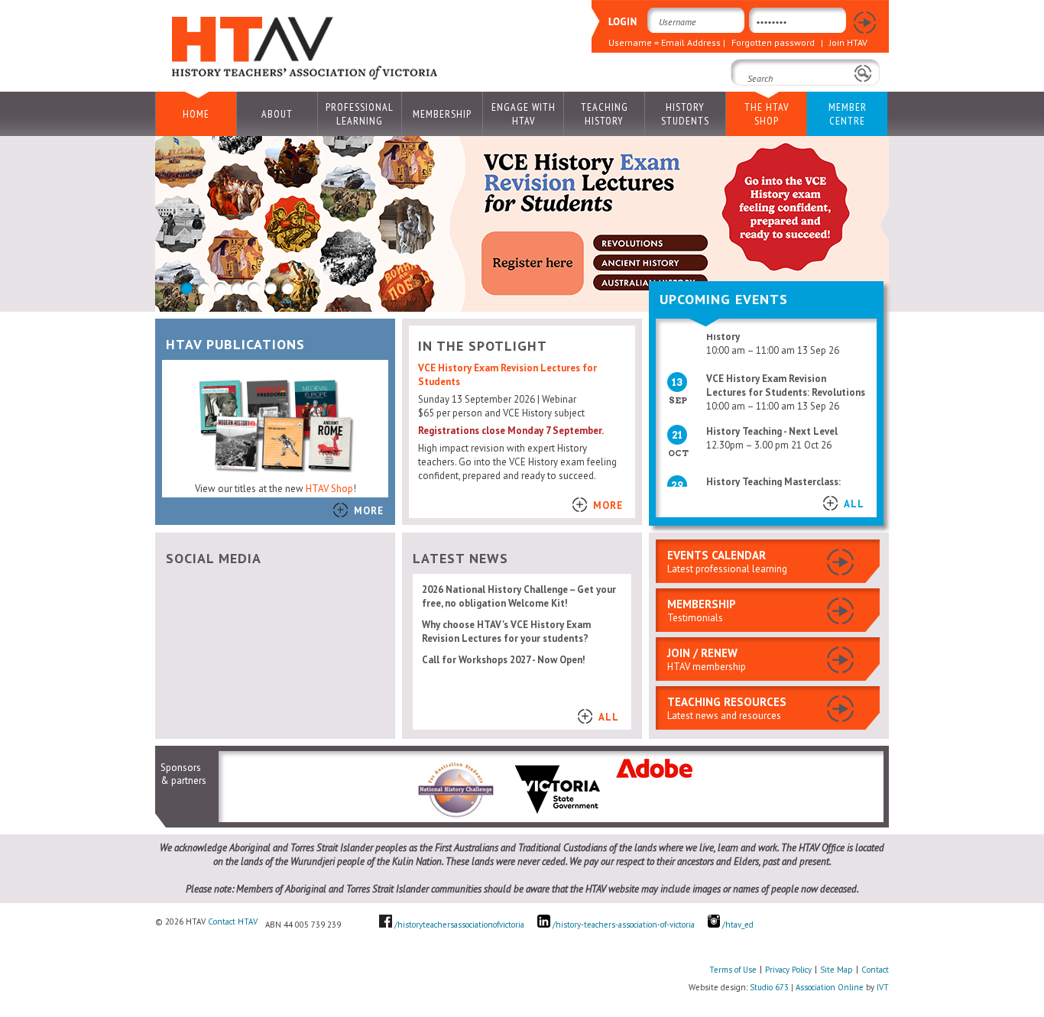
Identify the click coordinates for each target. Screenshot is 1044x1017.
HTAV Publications (235, 344)
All (854, 503)
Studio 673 (769, 987)
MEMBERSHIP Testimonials (701, 610)
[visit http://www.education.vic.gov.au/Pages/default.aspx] (557, 816)
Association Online (830, 987)
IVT (883, 987)
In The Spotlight (482, 346)
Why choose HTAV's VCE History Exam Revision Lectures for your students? (506, 631)
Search (751, 99)
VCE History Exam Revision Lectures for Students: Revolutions (785, 377)
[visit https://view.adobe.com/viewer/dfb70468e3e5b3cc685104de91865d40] (654, 774)
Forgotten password (773, 42)
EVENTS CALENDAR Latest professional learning (727, 561)
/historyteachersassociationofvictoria (459, 924)
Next (884, 224)
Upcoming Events (724, 299)
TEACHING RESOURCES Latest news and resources (726, 708)
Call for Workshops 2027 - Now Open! (503, 659)
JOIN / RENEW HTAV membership (706, 659)
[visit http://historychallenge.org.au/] (454, 816)
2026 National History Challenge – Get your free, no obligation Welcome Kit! (519, 596)
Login (864, 23)
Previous (159, 224)
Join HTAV (848, 42)
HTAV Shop (329, 488)
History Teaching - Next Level (772, 423)
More (369, 510)
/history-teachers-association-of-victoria (624, 924)
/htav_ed (737, 924)
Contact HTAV (233, 921)
